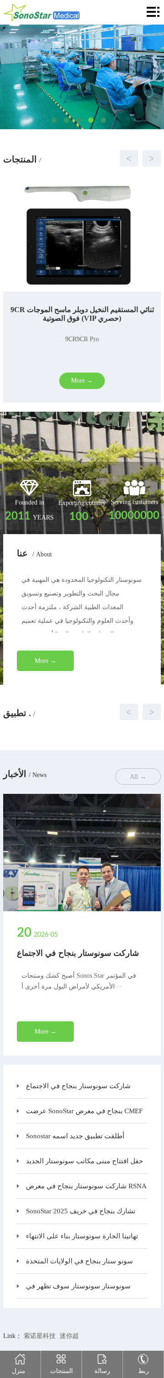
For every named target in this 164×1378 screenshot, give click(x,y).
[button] (73, 158)
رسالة (102, 1371)
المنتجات (61, 1371)
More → (45, 660)
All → (138, 776)
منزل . (20, 1371)
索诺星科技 (40, 1336)
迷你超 (69, 1336)
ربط (143, 1371)
